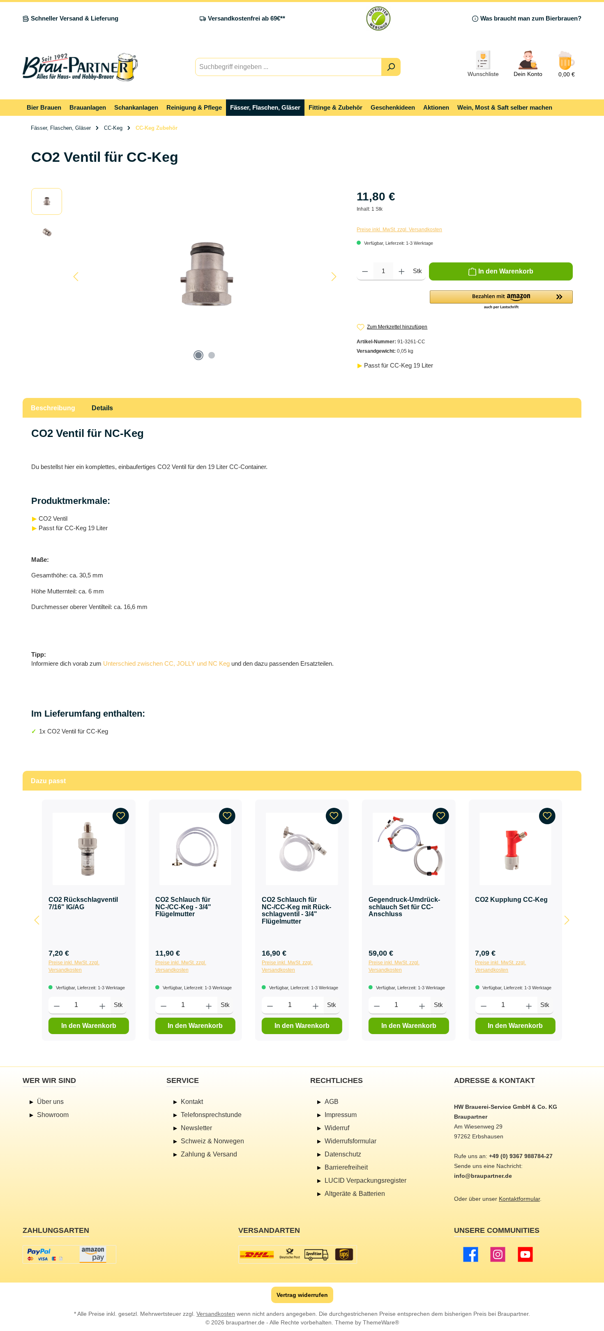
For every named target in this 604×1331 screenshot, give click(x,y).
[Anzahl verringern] (365, 271)
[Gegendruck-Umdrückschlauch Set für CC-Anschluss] (409, 849)
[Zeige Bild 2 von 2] (211, 355)
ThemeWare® (381, 1322)
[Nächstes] (333, 276)
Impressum (341, 1114)
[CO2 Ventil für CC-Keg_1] (205, 276)
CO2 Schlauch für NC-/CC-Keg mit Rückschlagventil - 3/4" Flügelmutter (296, 910)
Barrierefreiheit (346, 1167)
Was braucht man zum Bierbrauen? (530, 18)
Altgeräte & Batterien (355, 1193)
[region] (185, 276)
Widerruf (337, 1127)
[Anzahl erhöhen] (401, 271)
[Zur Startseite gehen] (80, 67)
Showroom (53, 1114)
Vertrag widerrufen (302, 1295)
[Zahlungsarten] (69, 1254)
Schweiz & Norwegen (212, 1141)
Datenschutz (343, 1154)
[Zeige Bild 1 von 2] (198, 355)
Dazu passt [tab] (48, 780)
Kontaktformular (519, 1198)
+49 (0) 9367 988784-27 (521, 1156)
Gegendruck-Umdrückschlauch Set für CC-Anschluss (404, 906)
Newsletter (196, 1127)
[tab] (53, 408)
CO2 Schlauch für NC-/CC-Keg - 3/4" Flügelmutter (183, 906)
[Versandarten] (297, 1254)
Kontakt (192, 1101)
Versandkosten (215, 1313)
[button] (501, 300)
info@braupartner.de (483, 1175)
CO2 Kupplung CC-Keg (511, 899)
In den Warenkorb (88, 1025)
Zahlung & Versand (209, 1154)
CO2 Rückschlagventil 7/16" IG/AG (83, 903)
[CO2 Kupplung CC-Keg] (515, 849)
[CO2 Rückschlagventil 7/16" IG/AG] (88, 849)
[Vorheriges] (76, 276)
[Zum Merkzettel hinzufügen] (121, 816)
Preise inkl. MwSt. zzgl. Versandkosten (399, 229)
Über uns (50, 1101)
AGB (332, 1101)
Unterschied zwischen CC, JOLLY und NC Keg (166, 663)
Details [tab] (102, 408)
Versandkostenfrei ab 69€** (246, 18)
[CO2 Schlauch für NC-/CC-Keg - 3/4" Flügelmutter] (195, 849)
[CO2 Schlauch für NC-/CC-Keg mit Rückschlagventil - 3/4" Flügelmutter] (302, 849)
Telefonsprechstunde (211, 1114)
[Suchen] (391, 67)
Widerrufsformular (350, 1141)
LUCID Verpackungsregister (365, 1180)
